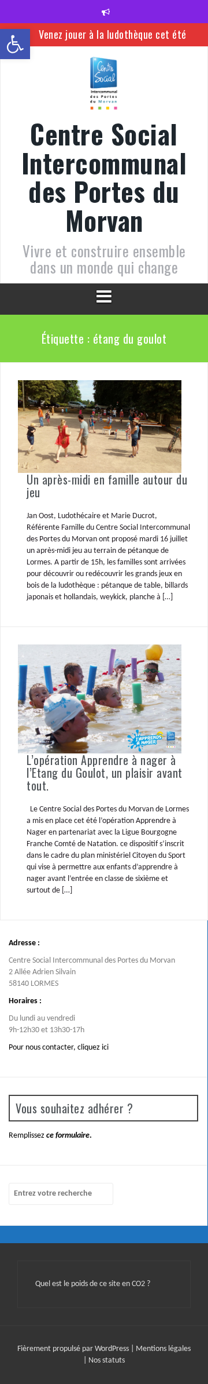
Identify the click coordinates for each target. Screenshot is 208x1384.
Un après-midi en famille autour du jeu (107, 486)
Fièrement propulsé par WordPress (74, 1349)
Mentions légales (163, 1349)
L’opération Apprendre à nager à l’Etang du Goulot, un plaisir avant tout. (105, 772)
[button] (15, 44)
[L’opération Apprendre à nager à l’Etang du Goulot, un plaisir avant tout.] (99, 698)
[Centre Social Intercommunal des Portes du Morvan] (104, 87)
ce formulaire (68, 1135)
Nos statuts (106, 1360)
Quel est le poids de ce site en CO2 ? (92, 1284)
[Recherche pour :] (61, 1194)
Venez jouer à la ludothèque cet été (113, 34)
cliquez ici (93, 1047)
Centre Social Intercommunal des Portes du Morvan (104, 176)
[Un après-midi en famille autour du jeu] (99, 426)
